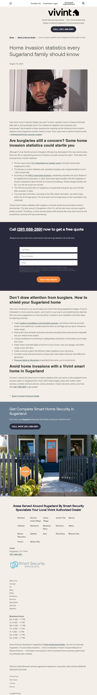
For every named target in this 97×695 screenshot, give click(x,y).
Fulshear (21, 526)
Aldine (71, 526)
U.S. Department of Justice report (46, 163)
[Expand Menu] (42, 16)
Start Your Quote (48, 279)
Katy (45, 533)
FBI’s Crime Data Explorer (39, 175)
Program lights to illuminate (26, 360)
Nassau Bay (35, 541)
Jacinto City (61, 518)
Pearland (21, 518)
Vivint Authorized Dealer (54, 644)
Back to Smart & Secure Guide (25, 396)
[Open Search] (83, 3)
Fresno (20, 541)
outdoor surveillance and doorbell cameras (39, 323)
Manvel (71, 518)
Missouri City (74, 533)
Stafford (33, 533)
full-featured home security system (26, 134)
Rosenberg (60, 533)
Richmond (34, 526)
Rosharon (60, 526)
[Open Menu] (10, 3)
